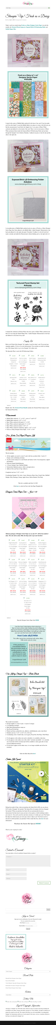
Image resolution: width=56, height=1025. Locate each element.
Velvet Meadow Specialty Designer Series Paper (16, 983)
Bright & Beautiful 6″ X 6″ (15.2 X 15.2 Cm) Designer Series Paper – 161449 (13, 546)
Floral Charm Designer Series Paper (13, 988)
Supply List (8, 405)
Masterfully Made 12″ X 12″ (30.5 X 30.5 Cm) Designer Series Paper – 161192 (32, 585)
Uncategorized (18, 19)
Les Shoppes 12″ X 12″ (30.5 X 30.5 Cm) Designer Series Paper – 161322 (13, 585)
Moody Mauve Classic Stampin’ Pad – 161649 (13, 395)
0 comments (24, 19)
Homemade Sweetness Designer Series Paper (15, 985)
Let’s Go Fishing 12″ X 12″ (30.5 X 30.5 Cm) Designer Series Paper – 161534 (22, 585)
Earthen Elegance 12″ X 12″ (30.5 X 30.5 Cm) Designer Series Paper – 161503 (42, 546)
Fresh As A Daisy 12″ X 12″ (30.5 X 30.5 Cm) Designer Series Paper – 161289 (23, 362)
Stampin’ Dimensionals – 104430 (22, 395)
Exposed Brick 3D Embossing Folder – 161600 (42, 360)
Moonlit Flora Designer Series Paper (13, 978)
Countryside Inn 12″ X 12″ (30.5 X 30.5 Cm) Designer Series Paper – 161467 (22, 546)
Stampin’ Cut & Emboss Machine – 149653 (23, 379)
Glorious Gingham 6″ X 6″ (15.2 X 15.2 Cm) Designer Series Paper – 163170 (22, 565)
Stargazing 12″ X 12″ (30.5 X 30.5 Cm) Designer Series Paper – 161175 (42, 585)
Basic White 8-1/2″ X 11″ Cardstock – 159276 (32, 379)
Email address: (22, 925)
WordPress (34, 1023)
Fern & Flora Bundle (10, 980)
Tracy (8, 19)
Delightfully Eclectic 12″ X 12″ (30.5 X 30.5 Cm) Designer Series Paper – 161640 (32, 546)
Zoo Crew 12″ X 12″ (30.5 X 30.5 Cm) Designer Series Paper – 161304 (27, 604)
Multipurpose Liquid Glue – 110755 (32, 395)
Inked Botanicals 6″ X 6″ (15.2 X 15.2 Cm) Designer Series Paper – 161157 (42, 565)
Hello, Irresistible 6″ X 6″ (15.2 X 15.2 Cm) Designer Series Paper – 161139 (32, 565)
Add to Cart (13, 368)
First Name (22, 922)
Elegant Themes (26, 1023)
